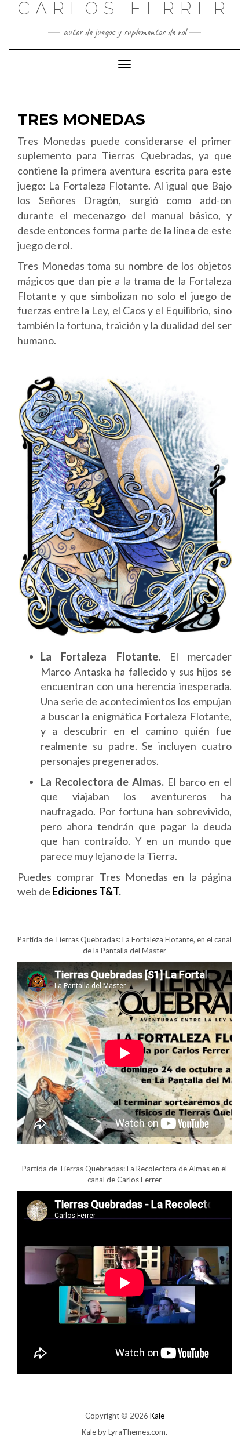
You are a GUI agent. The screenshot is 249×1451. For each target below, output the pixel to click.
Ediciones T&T (85, 891)
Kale (157, 1415)
